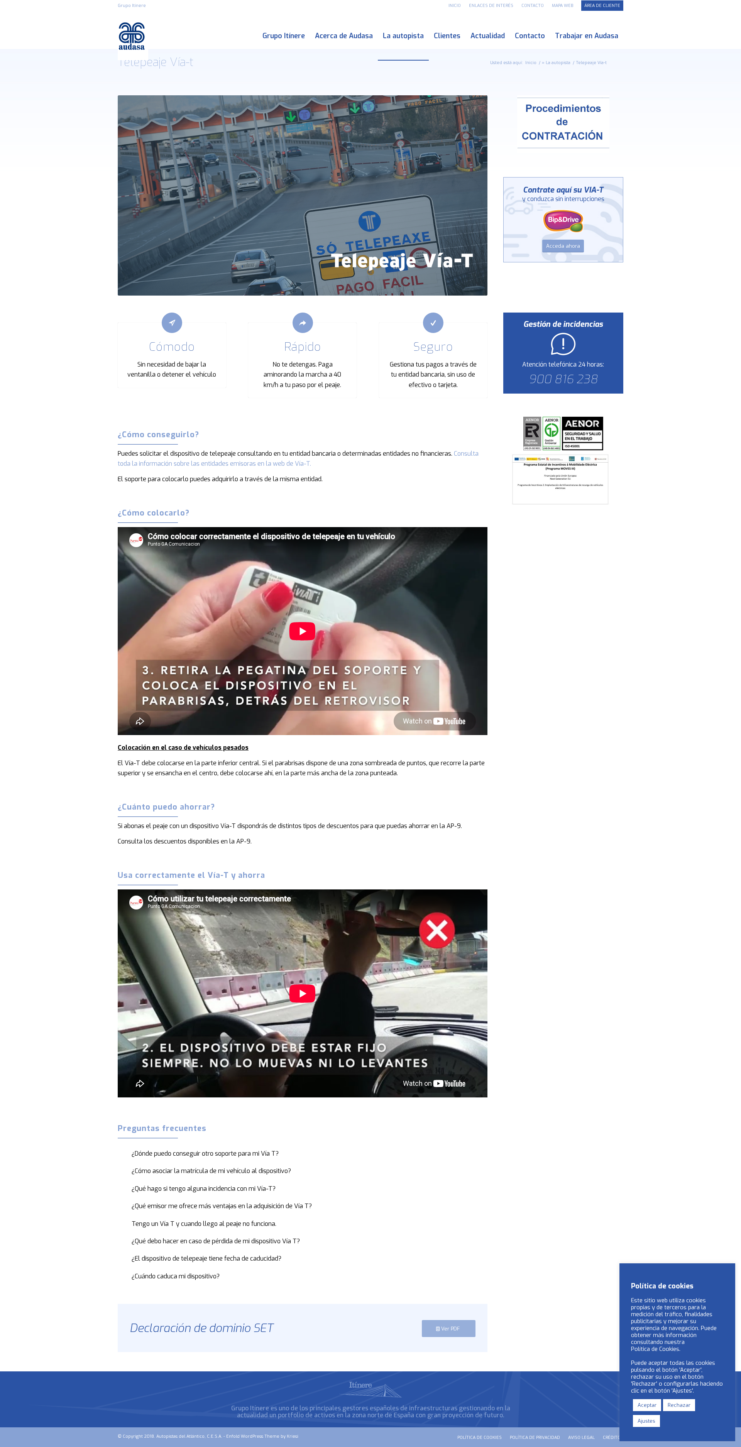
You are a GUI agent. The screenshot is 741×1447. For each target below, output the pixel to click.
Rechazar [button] (679, 1405)
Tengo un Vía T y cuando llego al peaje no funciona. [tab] (204, 1224)
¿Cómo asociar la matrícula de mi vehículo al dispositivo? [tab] (211, 1171)
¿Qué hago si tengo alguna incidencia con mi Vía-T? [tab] (204, 1189)
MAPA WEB (562, 5)
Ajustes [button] (646, 1421)
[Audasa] (133, 36)
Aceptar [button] (647, 1405)
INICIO (454, 5)
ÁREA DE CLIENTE (602, 5)
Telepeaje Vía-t (155, 62)
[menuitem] (455, 6)
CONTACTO (532, 5)
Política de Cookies (655, 1349)
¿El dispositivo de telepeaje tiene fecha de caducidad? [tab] (206, 1258)
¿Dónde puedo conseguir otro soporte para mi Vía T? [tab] (205, 1153)
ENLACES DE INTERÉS (491, 5)
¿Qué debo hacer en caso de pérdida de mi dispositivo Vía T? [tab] (216, 1241)
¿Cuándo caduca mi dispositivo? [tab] (176, 1276)
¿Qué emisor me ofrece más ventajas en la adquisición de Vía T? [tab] (222, 1206)
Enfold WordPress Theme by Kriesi (262, 1436)
